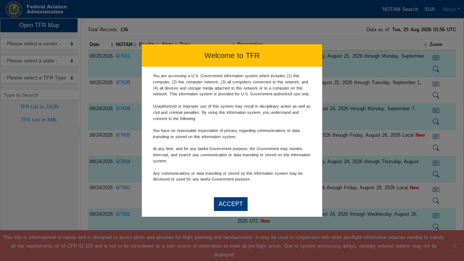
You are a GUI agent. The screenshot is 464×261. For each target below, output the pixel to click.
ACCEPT (231, 204)
